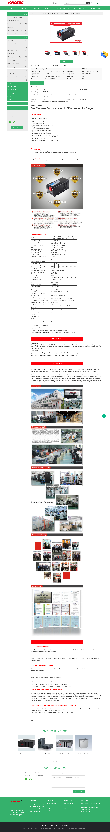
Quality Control (59, 8)
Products (24, 8)
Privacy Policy (54, 825)
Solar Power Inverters (17, 37)
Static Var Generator (17, 76)
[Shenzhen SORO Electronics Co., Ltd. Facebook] (92, 3)
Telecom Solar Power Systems (17, 30)
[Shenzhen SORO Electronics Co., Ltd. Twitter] (97, 3)
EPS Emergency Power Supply (17, 57)
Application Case (83, 8)
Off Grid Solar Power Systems (17, 43)
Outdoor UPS (17, 40)
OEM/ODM (67, 806)
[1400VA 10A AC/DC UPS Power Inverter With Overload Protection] (26, 743)
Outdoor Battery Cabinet (17, 70)
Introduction (51, 803)
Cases (9, 99)
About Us (36, 8)
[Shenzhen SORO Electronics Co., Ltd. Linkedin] (101, 3)
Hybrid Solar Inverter (17, 27)
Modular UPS (17, 53)
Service (49, 808)
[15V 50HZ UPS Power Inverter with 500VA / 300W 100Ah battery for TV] (64, 743)
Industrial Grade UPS (17, 50)
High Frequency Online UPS (17, 20)
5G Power (17, 80)
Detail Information (37, 83)
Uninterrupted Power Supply (17, 17)
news (9, 96)
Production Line (69, 803)
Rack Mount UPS (17, 33)
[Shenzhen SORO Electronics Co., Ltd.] (10, 122)
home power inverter (53, 723)
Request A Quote (96, 8)
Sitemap (44, 825)
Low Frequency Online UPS (17, 24)
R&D (65, 808)
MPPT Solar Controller (17, 47)
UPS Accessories (17, 60)
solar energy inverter (65, 723)
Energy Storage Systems (17, 66)
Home (12, 8)
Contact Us (71, 8)
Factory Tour (48, 8)
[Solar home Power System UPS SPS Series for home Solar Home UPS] (83, 743)
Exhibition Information (17, 63)
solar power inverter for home (39, 723)
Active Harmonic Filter (17, 73)
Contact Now (66, 61)
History (49, 806)
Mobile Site (65, 825)
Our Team (50, 810)
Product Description (54, 83)
